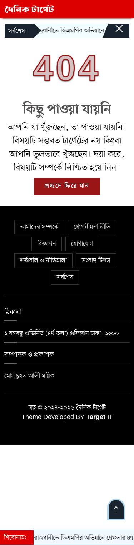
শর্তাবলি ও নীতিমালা (43, 260)
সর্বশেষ (65, 277)
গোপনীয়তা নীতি (92, 227)
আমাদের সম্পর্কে (39, 227)
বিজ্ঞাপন (46, 243)
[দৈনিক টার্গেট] (29, 9)
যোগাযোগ (82, 243)
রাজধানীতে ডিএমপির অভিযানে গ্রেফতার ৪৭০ (81, 30)
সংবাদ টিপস (96, 260)
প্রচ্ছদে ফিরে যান (67, 186)
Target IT (99, 417)
